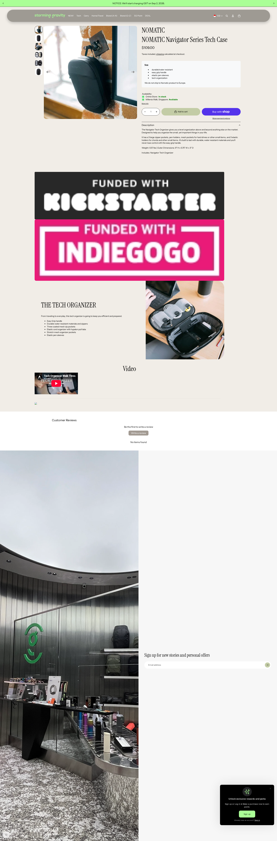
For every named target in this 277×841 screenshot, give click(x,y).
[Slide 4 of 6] (38, 55)
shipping (160, 54)
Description (148, 125)
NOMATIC (153, 30)
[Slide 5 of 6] (38, 63)
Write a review (138, 433)
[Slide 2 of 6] (38, 38)
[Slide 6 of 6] (38, 71)
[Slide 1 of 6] (38, 29)
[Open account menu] (233, 16)
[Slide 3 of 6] (38, 46)
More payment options (221, 118)
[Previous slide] (3, 3)
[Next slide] (274, 3)
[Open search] (227, 16)
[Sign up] (267, 665)
